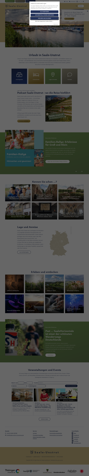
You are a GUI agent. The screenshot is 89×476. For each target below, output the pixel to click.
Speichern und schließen (44, 18)
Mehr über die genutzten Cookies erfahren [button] (43, 21)
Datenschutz (56, 24)
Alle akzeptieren (44, 11)
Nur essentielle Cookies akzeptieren (44, 15)
